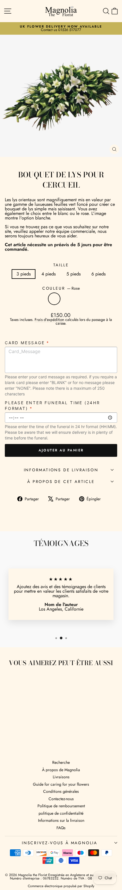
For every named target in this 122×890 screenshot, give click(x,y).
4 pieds (48, 274)
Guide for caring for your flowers (61, 784)
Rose (54, 298)
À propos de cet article (60, 481)
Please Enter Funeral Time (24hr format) (52, 405)
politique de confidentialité (61, 813)
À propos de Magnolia (61, 770)
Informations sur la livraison (61, 820)
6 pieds (98, 274)
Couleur (61, 288)
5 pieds (73, 274)
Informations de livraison (61, 470)
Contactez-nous (61, 799)
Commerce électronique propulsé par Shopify (61, 886)
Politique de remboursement (61, 806)
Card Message (27, 342)
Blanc (67, 298)
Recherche (61, 762)
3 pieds (23, 274)
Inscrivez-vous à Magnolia (59, 843)
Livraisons (61, 777)
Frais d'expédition (49, 319)
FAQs (61, 828)
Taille (61, 265)
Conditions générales (61, 791)
